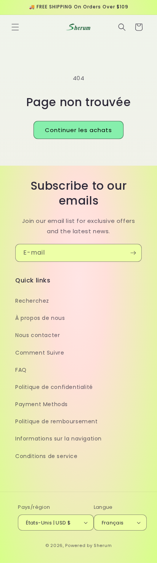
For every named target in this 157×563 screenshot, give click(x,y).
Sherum (103, 545)
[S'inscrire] (133, 253)
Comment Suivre (39, 353)
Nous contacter (37, 335)
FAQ (21, 370)
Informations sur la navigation (58, 438)
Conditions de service (46, 456)
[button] (15, 27)
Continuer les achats (78, 130)
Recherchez (32, 301)
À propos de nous (40, 318)
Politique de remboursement (56, 421)
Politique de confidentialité (54, 387)
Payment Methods (41, 404)
